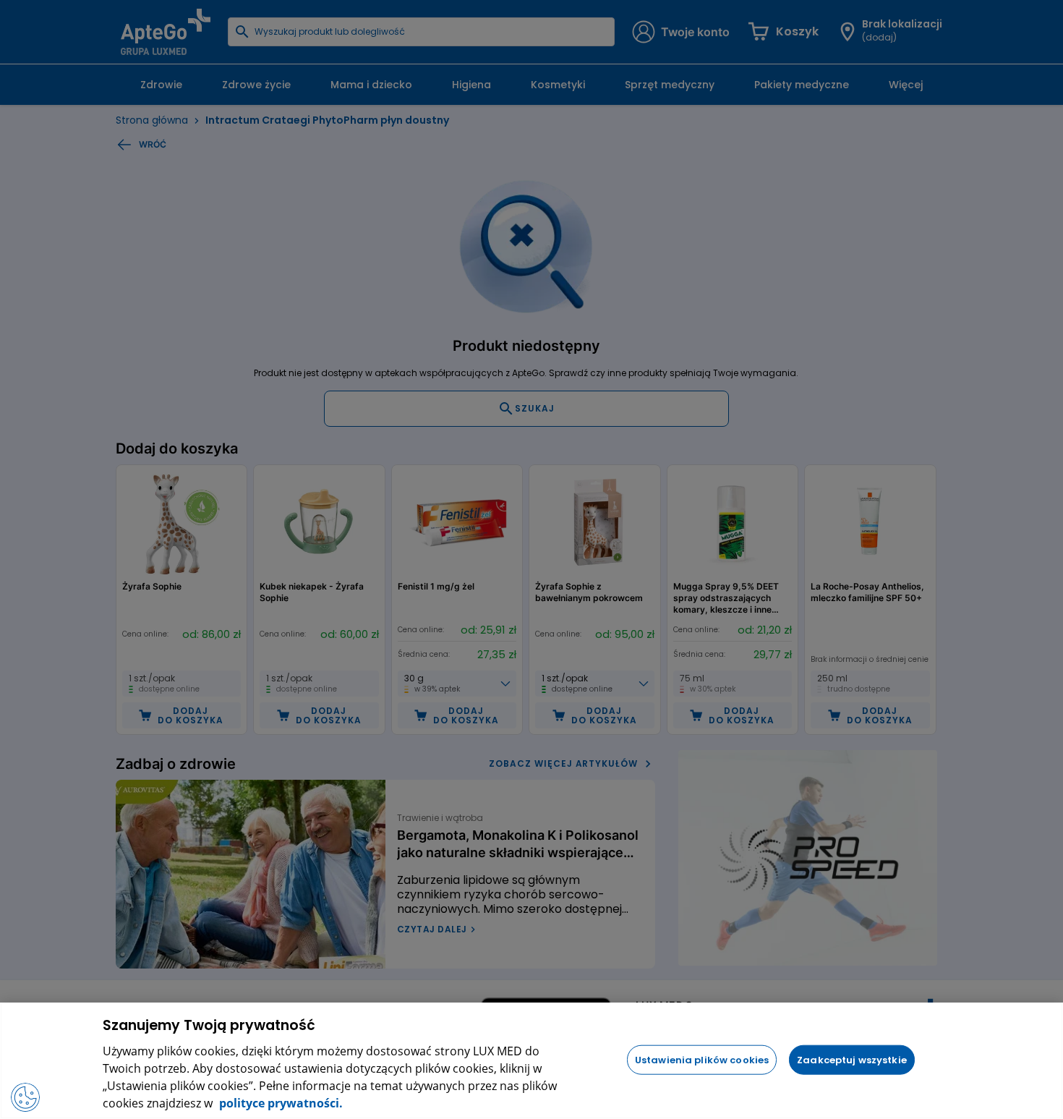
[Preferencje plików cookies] (25, 1097)
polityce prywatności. (279, 1103)
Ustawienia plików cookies (702, 1059)
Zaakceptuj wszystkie (852, 1059)
